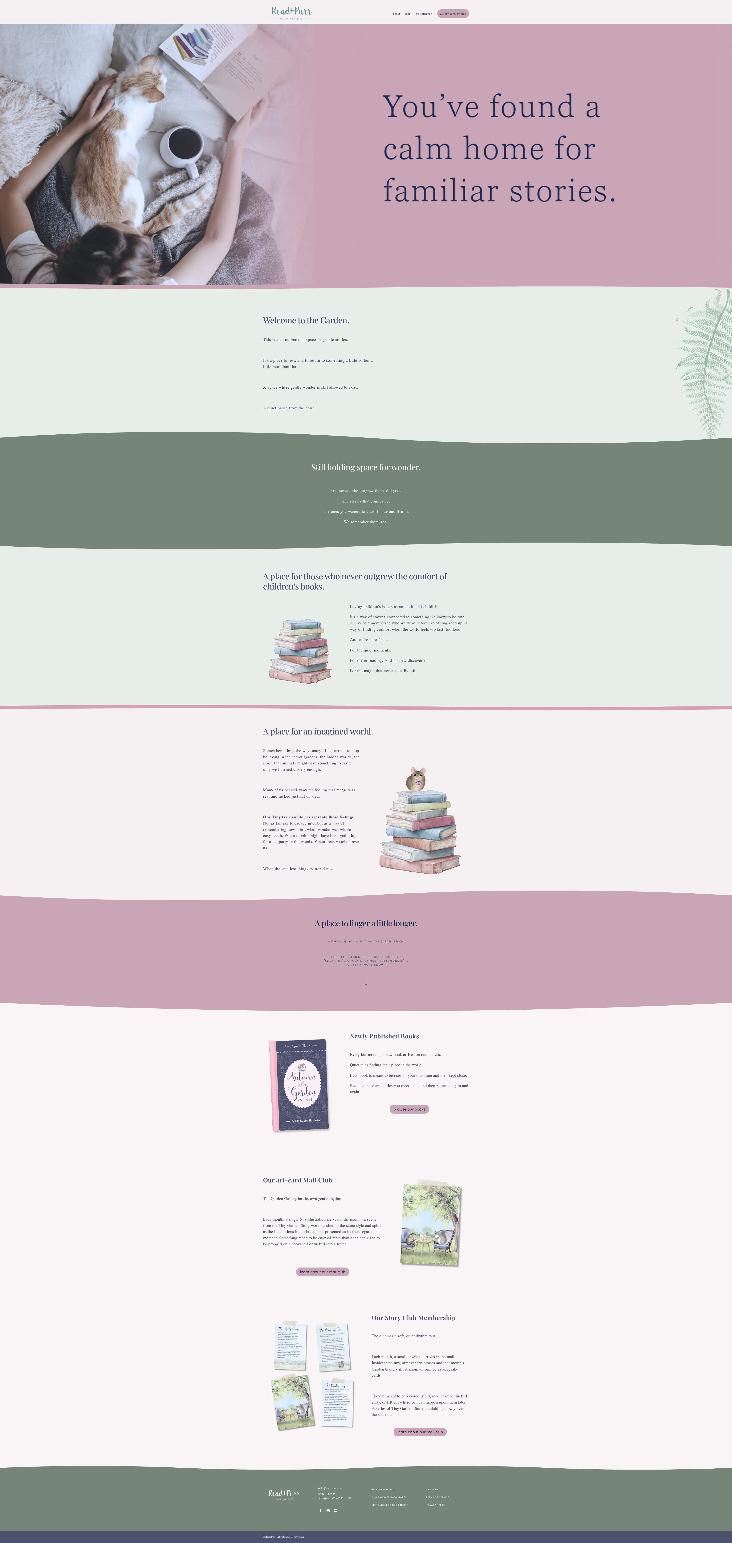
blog (408, 14)
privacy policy (435, 1505)
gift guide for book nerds (390, 1505)
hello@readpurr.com (330, 1488)
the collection (424, 14)
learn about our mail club (322, 1271)
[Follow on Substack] (336, 1511)
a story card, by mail (453, 13)
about (396, 14)
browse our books (409, 1109)
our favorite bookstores (389, 1497)
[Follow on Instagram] (328, 1511)
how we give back (384, 1489)
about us (432, 1489)
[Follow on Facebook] (320, 1511)
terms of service (437, 1497)
